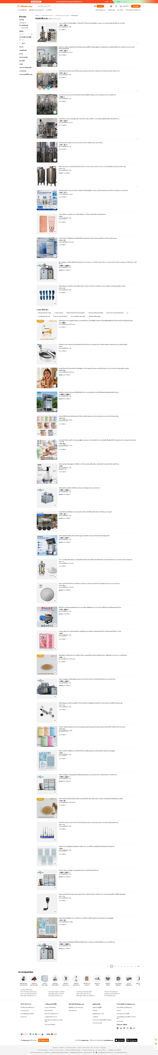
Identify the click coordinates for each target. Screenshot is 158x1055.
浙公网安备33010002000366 (106, 1052)
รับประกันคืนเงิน (49, 1010)
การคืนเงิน (95, 1016)
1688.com (62, 1047)
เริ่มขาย (119, 1010)
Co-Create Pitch (25, 1010)
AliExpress (55, 1047)
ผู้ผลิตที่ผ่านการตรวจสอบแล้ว (76, 1007)
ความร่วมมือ (120, 1021)
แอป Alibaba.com (108, 1040)
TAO (92, 1047)
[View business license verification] (94, 1052)
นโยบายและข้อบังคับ (50, 1024)
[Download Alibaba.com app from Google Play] (131, 1040)
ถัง (127, 312)
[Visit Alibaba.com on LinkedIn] (121, 1028)
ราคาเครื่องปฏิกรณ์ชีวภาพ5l (44, 316)
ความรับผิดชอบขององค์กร (27, 1013)
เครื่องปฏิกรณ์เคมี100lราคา (28, 995)
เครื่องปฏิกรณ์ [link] (74, 15)
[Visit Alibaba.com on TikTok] (134, 1028)
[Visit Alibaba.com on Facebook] (118, 1028)
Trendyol (96, 1047)
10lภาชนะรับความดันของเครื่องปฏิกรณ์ (115, 312)
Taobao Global (85, 1047)
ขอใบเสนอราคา (73, 1010)
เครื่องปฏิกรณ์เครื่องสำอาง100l (44, 312)
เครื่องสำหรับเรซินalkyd (111, 991)
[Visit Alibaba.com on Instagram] (128, 1028)
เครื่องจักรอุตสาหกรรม (47, 15)
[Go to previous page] (108, 966)
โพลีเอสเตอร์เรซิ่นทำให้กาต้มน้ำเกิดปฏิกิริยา (75, 312)
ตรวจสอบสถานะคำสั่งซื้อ (123, 1013)
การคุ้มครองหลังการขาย (51, 1016)
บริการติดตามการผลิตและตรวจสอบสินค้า (54, 1020)
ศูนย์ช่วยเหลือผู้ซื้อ (97, 1007)
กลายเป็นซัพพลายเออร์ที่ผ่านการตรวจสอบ (126, 1017)
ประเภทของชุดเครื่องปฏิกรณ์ (28, 993)
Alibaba (37, 15)
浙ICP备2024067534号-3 (121, 1052)
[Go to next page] (135, 966)
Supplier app (84, 1040)
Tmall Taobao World (71, 1047)
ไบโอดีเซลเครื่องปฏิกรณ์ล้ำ (84, 991)
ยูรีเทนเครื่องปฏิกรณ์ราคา (83, 993)
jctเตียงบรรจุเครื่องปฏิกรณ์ (112, 993)
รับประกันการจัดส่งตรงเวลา (52, 1013)
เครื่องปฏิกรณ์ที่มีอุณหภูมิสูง (94, 316)
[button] (95, 6)
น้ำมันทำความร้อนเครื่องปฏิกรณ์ (60, 316)
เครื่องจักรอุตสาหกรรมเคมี (61, 15)
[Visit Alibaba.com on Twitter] (124, 1028)
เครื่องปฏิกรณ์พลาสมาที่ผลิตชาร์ (85, 995)
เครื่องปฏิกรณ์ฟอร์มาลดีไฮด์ (56, 991)
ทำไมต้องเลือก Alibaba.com (27, 1007)
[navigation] (26, 491)
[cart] (116, 6)
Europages (103, 1047)
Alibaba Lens (26, 1040)
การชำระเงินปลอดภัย (50, 1007)
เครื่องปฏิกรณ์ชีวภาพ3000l (56, 993)
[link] (156, 1039)
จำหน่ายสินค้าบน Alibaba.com (124, 1007)
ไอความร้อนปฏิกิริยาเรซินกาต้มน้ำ (78, 316)
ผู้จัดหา (64, 29)
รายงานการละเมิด (97, 1023)
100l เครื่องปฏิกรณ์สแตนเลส (28, 991)
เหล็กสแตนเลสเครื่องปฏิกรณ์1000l (95, 312)
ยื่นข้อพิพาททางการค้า (98, 1013)
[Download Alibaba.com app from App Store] (120, 1040)
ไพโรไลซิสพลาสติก (109, 995)
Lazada (79, 1047)
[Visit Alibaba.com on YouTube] (131, 1028)
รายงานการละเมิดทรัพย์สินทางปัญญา (102, 1020)
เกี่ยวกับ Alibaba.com (26, 1004)
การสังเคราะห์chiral (58, 312)
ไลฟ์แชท (95, 1010)
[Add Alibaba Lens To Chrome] (43, 1040)
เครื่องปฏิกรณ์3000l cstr (55, 995)
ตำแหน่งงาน (24, 1016)
